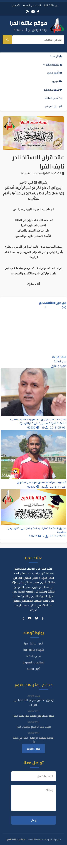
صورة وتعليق (58, 366)
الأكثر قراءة (59, 356)
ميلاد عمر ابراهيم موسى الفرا (33, 726)
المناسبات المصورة (33, 662)
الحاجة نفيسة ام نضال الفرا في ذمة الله (33, 740)
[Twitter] (36, 618)
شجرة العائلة (52, 64)
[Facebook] (38, 12)
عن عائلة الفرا (51, 5)
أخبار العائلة (33, 668)
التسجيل (16, 5)
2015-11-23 (58, 486)
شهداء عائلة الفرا (33, 649)
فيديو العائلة (33, 656)
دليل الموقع (52, 106)
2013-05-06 (58, 427)
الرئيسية (54, 56)
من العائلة (60, 361)
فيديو (55, 81)
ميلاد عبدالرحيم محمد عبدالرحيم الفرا (33, 715)
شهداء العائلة (51, 89)
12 (43, 486)
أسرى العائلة (52, 98)
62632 (33, 536)
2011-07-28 (58, 536)
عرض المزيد (33, 748)
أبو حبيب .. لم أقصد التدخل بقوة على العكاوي (41, 482)
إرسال (33, 820)
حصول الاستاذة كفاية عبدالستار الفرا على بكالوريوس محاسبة (37, 530)
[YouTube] (33, 12)
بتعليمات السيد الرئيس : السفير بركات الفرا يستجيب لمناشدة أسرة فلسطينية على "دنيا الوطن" (38, 421)
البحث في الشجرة (32, 5)
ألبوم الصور (53, 73)
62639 (31, 427)
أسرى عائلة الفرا (33, 643)
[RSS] (27, 12)
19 (43, 427)
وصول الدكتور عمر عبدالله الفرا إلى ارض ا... (33, 702)
